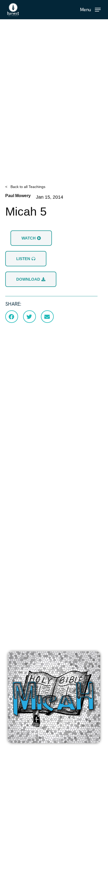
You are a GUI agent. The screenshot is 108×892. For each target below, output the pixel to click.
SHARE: (13, 304)
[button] (90, 9)
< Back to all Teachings (25, 187)
